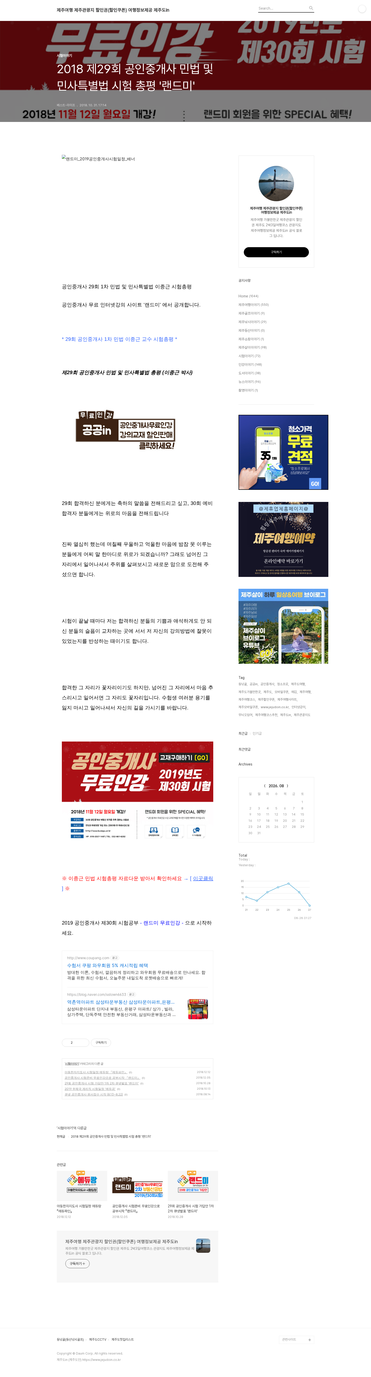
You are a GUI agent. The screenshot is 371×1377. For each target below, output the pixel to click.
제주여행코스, (247, 699)
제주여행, (305, 692)
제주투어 (288, 1251)
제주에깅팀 (289, 1323)
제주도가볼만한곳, (249, 692)
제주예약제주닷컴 (293, 1235)
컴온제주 (288, 1267)
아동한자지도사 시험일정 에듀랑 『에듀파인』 (96, 1072)
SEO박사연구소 (292, 1283)
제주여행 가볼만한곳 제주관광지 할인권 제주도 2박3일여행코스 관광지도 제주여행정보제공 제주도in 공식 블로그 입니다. (129, 1250)
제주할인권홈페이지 (294, 1315)
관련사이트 (289, 1339)
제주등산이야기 (251, 330)
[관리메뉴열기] (362, 9)
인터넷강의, (299, 707)
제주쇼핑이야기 (251, 339)
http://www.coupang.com (88, 958)
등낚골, (243, 684)
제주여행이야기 (253, 305)
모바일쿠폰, (282, 692)
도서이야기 (249, 373)
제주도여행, (298, 684)
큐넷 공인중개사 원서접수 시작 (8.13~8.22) (94, 1094)
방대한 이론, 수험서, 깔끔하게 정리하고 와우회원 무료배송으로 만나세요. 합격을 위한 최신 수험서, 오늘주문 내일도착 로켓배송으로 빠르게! (136, 975)
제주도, (268, 692)
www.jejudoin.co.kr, (275, 707)
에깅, (294, 692)
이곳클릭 (203, 878)
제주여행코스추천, (266, 715)
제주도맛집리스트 (123, 1339)
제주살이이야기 (252, 347)
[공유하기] (77, 1043)
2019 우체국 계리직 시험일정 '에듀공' (90, 1089)
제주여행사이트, (287, 699)
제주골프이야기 (251, 313)
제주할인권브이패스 (294, 1227)
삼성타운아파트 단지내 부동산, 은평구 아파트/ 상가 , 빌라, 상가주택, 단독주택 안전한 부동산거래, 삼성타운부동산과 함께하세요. (121, 1011)
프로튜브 (288, 1275)
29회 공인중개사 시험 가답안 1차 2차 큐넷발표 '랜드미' (102, 1083)
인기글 (257, 733)
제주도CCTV (97, 1339)
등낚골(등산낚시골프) (70, 1339)
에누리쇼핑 (289, 1178)
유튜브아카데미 (292, 1307)
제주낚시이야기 (252, 322)
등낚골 (286, 1194)
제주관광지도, (302, 715)
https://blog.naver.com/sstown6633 (96, 994)
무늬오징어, (245, 715)
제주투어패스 (290, 1259)
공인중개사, (267, 684)
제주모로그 (289, 1299)
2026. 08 (276, 786)
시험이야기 (72, 1063)
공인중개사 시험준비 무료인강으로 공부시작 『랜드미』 (102, 1078)
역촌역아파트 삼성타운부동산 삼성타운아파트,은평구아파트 (121, 1002)
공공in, (254, 684)
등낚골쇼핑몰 (290, 1291)
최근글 (243, 733)
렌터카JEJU (290, 1332)
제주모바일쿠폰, (248, 707)
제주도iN (288, 1162)
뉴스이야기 (249, 382)
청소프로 (288, 1170)
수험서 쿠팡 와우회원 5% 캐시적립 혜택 (107, 965)
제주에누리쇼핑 (292, 1210)
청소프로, (283, 684)
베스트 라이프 (291, 1186)
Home (248, 296)
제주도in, (286, 715)
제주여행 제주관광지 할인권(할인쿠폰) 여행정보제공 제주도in (113, 10)
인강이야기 (250, 365)
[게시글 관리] (84, 1043)
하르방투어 (289, 1218)
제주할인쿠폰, (266, 699)
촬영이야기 (248, 390)
